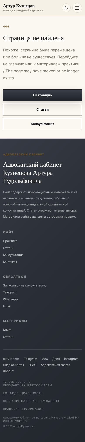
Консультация (42, 124)
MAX (44, 359)
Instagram (71, 359)
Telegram (9, 292)
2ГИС (32, 365)
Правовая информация (23, 408)
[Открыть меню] (77, 8)
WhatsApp (10, 299)
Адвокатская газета (55, 365)
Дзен (56, 359)
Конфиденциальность (23, 393)
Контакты (10, 262)
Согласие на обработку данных (31, 401)
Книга (7, 330)
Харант (8, 371)
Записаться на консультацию (24, 285)
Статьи (42, 109)
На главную (42, 95)
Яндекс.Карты (13, 365)
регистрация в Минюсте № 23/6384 (55, 417)
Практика (10, 241)
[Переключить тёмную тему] (66, 7)
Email (6, 306)
